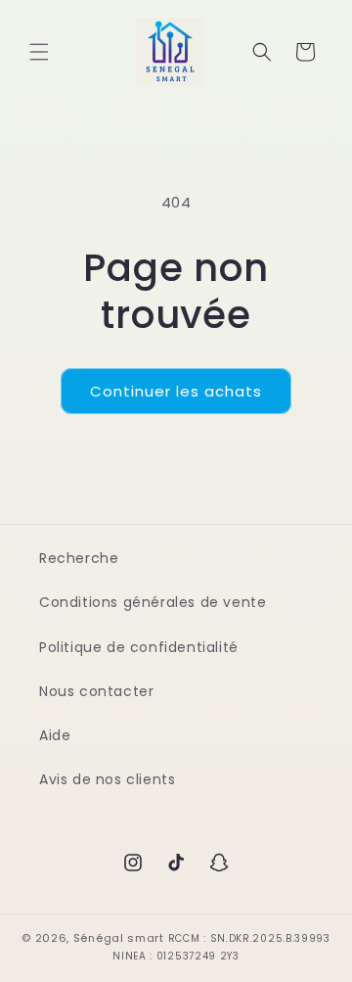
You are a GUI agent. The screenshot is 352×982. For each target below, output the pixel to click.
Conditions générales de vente (152, 602)
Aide (54, 735)
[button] (39, 51)
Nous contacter (96, 691)
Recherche (78, 558)
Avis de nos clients (107, 779)
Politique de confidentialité (139, 647)
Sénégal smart (118, 938)
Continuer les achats (176, 391)
